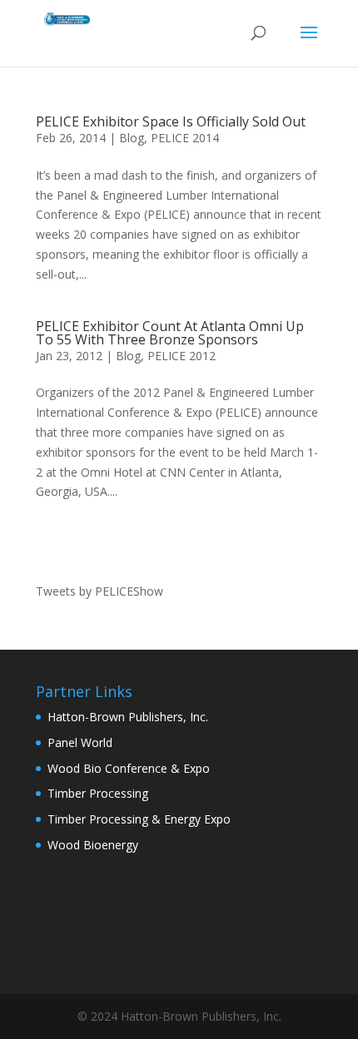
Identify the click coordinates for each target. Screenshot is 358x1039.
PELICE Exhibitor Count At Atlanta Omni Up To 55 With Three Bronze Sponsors (170, 333)
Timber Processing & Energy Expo (139, 819)
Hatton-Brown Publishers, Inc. (127, 717)
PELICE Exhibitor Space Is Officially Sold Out (171, 121)
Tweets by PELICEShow (99, 591)
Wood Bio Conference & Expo (128, 768)
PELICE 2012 (181, 356)
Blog (131, 138)
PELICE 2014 (185, 138)
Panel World (79, 742)
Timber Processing (97, 793)
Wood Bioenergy (92, 845)
